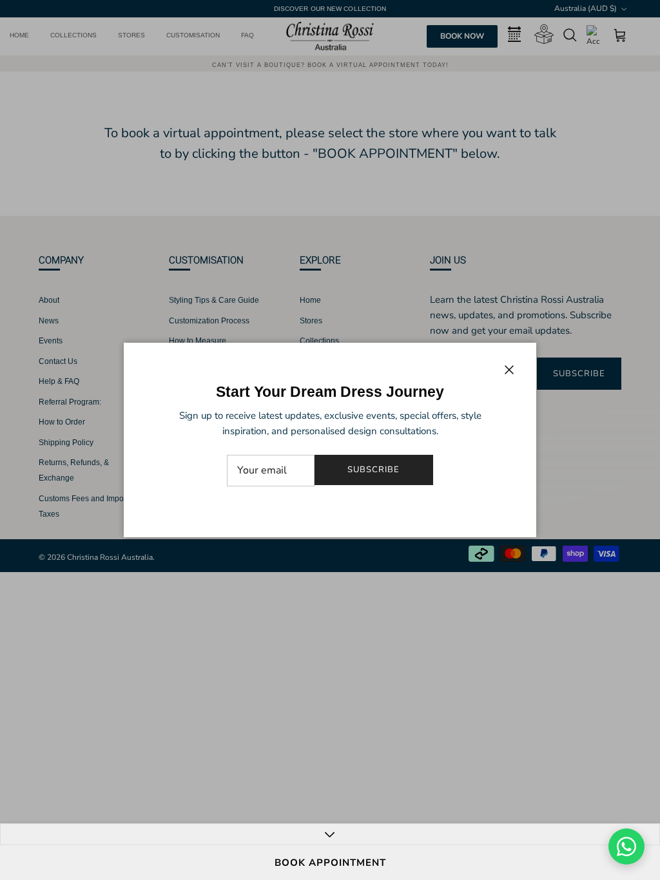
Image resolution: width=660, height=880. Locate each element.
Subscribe (373, 469)
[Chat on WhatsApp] (626, 846)
